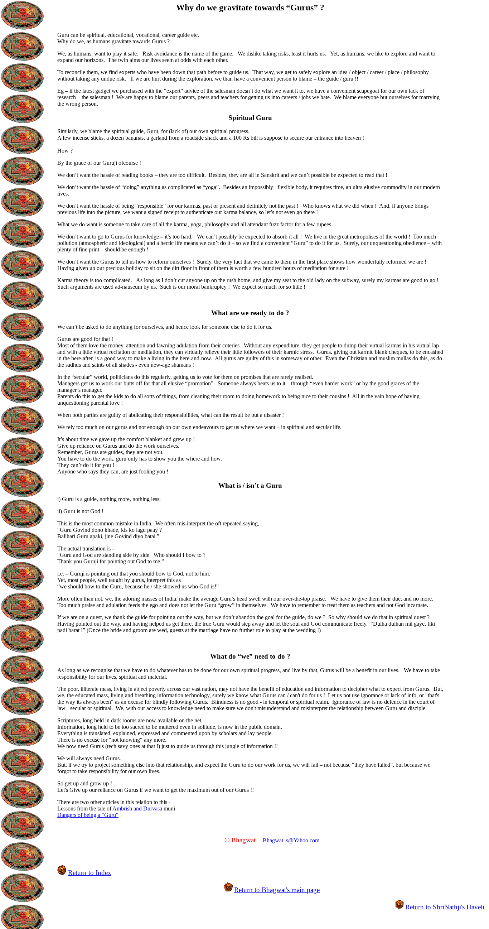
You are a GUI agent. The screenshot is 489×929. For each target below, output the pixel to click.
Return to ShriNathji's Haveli (445, 907)
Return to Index (89, 872)
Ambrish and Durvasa (137, 808)
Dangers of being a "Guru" (87, 815)
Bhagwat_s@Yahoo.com (291, 840)
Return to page (277, 890)
